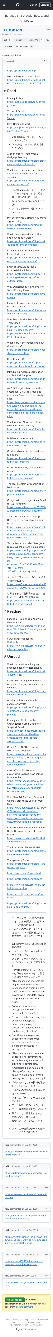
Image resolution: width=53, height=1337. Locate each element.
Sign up (45, 4)
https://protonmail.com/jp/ (22, 70)
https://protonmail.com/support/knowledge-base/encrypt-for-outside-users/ (26, 277)
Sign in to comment (23, 1307)
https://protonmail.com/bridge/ (24, 878)
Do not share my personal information (26, 1325)
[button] (41, 40)
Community (43, 1319)
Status (33, 1319)
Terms (7, 1319)
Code (9, 46)
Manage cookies (34, 1322)
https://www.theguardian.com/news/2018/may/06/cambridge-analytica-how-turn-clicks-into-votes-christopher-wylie (26, 1240)
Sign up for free (14, 1300)
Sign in (33, 4)
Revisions (26, 46)
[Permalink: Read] (5, 91)
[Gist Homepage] (17, 5)
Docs (14, 1322)
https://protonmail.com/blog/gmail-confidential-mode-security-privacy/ (26, 711)
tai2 (4, 29)
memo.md (15, 29)
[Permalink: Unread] (5, 657)
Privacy (16, 1319)
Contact (22, 1322)
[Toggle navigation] (4, 5)
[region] (26, 601)
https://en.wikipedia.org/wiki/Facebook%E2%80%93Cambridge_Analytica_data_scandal (26, 629)
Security (24, 1319)
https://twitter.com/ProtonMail (24, 873)
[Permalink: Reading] (5, 611)
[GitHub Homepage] (18, 1329)
